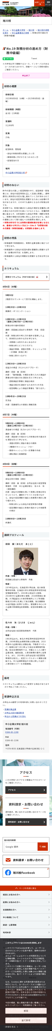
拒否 (26, 1010)
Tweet (34, 58)
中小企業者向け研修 (20, 32)
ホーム (6, 30)
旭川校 (31, 30)
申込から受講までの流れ (15, 716)
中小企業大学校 (18, 30)
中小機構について (10, 917)
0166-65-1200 (12, 732)
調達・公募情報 (10, 924)
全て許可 (26, 1020)
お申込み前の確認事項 (14, 712)
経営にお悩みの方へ (11, 894)
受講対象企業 (10, 709)
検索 (43, 846)
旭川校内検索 (10, 840)
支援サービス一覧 (39, 3)
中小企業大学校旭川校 (15, 172)
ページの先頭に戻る (27, 888)
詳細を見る (10, 1026)
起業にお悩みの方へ (11, 902)
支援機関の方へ (10, 909)
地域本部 (7, 932)
